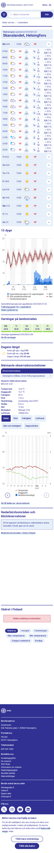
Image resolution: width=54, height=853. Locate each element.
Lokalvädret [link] (23, 22)
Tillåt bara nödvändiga (27, 839)
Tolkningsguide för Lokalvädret (16, 307)
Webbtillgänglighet (9, 770)
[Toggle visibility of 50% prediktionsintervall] (19, 296)
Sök (47, 14)
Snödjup (38, 641)
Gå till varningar (8, 337)
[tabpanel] (27, 464)
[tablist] (27, 422)
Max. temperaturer (16, 636)
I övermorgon (40, 630)
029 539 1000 (7, 749)
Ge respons (6, 761)
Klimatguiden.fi (7, 787)
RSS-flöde (5, 764)
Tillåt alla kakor (27, 846)
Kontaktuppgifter (8, 758)
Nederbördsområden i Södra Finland (18, 533)
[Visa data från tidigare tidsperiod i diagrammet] (7, 495)
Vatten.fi (4, 790)
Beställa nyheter (8, 773)
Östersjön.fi (6, 796)
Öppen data (6, 793)
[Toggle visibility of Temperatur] (21, 490)
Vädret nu (11, 630)
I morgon (25, 630)
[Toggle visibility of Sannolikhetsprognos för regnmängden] (25, 294)
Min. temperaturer (38, 636)
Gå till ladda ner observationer (15, 503)
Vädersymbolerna (9, 310)
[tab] (6, 418)
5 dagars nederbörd (21, 641)
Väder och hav (8, 22)
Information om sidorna (11, 767)
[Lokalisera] (4, 15)
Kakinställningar (8, 776)
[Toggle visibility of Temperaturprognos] (17, 299)
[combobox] (26, 14)
